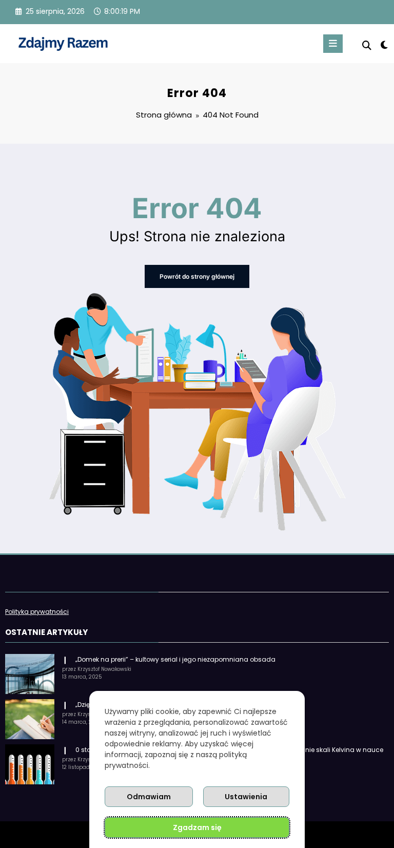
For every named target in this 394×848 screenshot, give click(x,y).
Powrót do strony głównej (197, 276)
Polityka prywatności (37, 611)
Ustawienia (246, 797)
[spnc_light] (383, 45)
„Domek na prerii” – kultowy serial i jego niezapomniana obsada (175, 659)
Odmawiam (149, 797)
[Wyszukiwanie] (367, 45)
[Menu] (333, 43)
